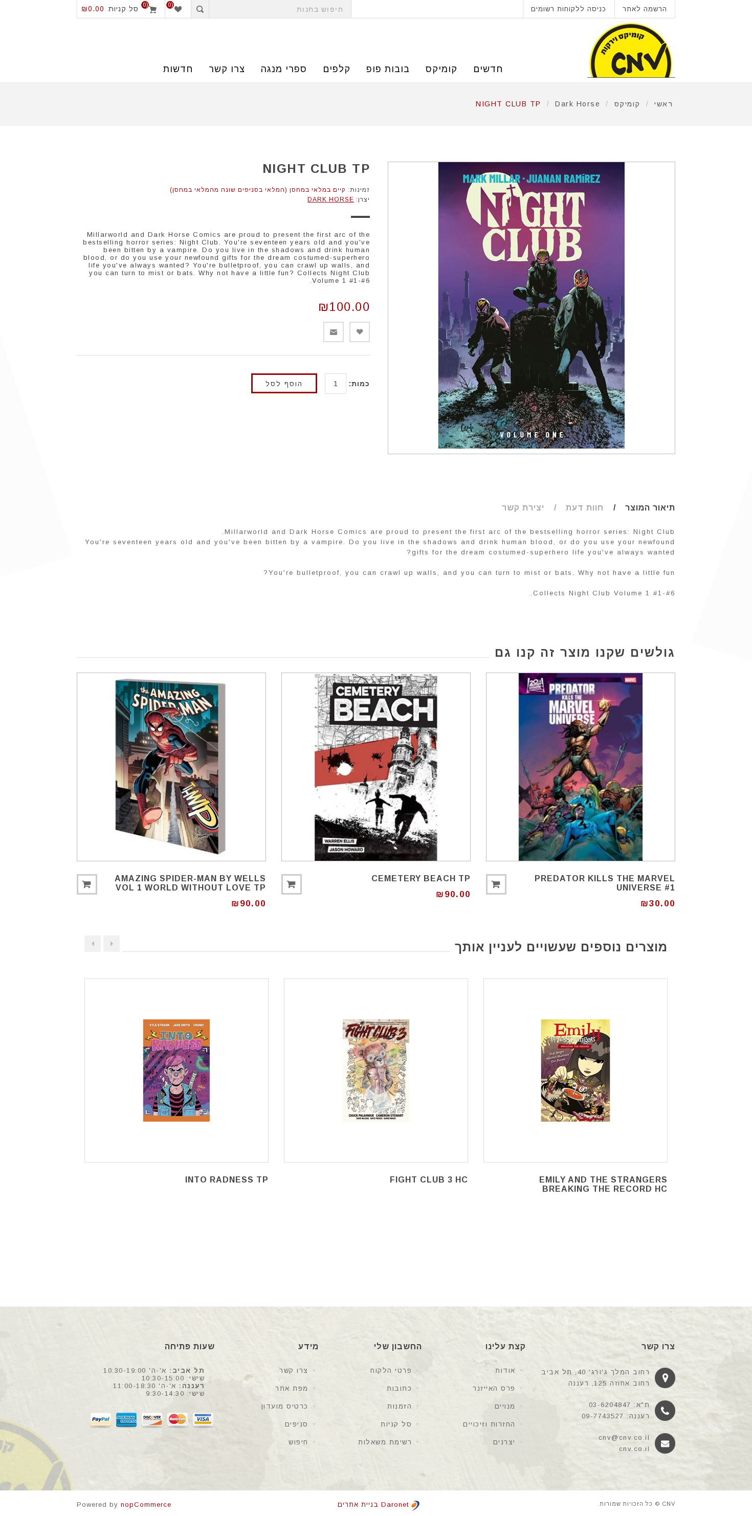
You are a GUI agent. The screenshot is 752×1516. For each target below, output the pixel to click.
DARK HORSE (330, 199)
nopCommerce (146, 1504)
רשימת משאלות (385, 1442)
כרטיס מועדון (284, 1406)
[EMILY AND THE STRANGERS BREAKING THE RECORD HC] (575, 1070)
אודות (505, 1370)
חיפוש (298, 1442)
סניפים (296, 1424)
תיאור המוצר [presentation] (650, 507)
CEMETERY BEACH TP (421, 878)
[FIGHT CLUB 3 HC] (376, 1070)
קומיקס (441, 69)
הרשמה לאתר (645, 9)
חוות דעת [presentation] (585, 507)
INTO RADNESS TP (227, 1179)
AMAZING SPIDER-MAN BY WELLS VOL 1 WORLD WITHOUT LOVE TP (190, 883)
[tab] (640, 508)
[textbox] (280, 9)
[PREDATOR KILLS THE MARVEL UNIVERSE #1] (580, 767)
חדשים (488, 69)
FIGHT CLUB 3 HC (429, 1179)
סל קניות (396, 1424)
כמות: (359, 384)
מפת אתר (291, 1388)
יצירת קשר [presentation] (523, 507)
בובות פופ (388, 69)
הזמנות (399, 1406)
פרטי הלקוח (391, 1370)
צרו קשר (293, 1370)
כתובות (399, 1388)
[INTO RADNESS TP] (176, 1070)
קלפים (336, 69)
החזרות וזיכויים (489, 1424)
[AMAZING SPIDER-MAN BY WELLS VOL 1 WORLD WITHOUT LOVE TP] (171, 767)
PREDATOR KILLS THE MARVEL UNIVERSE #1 (605, 883)
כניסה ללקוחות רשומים (568, 9)
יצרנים (504, 1442)
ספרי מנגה (284, 69)
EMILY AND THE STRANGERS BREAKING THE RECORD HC (603, 1184)
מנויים (505, 1406)
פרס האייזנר (494, 1388)
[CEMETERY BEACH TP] (376, 767)
